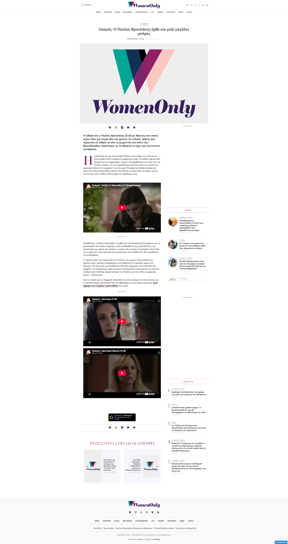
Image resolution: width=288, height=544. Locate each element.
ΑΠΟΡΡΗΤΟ (282, 542)
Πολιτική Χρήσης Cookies (164, 528)
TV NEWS (144, 24)
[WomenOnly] (144, 5)
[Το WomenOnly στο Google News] (202, 5)
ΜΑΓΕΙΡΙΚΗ (171, 12)
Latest (188, 210)
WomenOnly (144, 504)
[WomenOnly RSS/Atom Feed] (206, 5)
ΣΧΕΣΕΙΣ (160, 12)
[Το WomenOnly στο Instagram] (190, 5)
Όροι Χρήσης (109, 528)
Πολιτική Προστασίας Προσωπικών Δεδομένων (133, 528)
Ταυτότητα (97, 528)
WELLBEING (127, 12)
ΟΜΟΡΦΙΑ (108, 12)
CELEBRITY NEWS (185, 217)
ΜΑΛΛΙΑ (175, 404)
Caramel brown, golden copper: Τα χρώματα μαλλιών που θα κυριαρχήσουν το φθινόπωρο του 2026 (189, 410)
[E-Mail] (128, 127)
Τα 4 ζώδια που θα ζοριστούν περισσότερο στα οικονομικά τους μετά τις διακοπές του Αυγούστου (189, 427)
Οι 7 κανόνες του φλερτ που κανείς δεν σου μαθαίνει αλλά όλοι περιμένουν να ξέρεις (192, 245)
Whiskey (157, 539)
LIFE (152, 12)
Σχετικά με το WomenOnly (186, 528)
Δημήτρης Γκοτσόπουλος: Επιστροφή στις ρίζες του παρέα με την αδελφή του (189, 393)
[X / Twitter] (116, 127)
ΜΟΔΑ (117, 12)
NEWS (98, 12)
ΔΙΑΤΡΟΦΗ (183, 279)
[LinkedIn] (122, 127)
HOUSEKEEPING (141, 12)
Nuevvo (140, 539)
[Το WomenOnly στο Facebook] (186, 5)
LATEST (189, 12)
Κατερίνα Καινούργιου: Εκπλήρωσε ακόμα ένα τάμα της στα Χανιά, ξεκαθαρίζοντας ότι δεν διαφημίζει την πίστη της (189, 467)
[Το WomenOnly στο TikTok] (194, 5)
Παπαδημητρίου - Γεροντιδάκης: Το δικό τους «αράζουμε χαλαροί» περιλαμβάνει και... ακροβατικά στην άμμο (191, 225)
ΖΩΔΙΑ (180, 12)
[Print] (134, 127)
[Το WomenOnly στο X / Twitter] (198, 5)
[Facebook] (110, 127)
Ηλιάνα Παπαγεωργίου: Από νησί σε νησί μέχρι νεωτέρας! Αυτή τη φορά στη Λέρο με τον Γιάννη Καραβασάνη (192, 265)
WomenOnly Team (135, 39)
